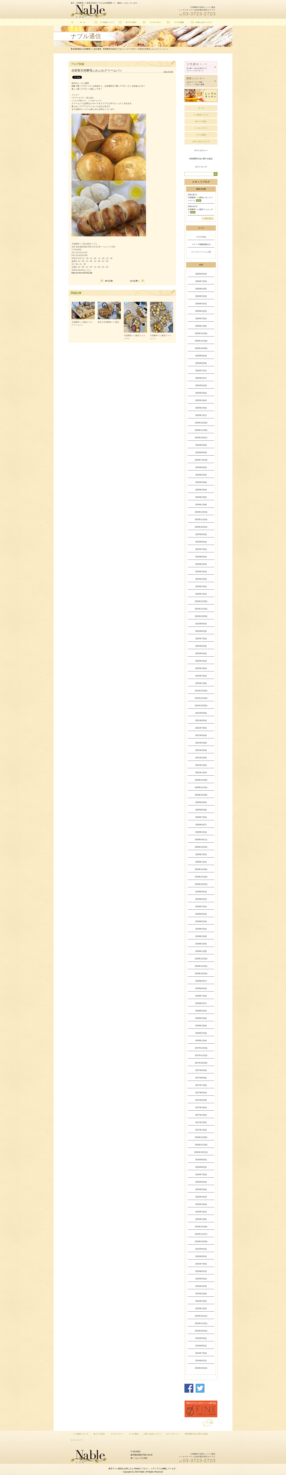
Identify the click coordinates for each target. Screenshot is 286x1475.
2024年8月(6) (201, 452)
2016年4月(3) (201, 1197)
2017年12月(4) (201, 1048)
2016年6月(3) (201, 1182)
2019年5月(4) (201, 921)
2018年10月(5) (201, 973)
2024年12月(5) (201, 423)
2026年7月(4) (201, 281)
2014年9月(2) (201, 1338)
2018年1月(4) (201, 1040)
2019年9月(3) (201, 892)
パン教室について (201, 115)
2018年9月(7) (201, 981)
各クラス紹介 (201, 121)
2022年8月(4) (201, 631)
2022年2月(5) (201, 676)
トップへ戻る (208, 1423)
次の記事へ (135, 281)
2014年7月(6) (201, 1353)
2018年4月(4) (201, 1018)
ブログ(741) (201, 237)
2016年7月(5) (201, 1174)
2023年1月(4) (201, 594)
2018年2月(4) (201, 1033)
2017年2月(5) (201, 1122)
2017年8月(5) (201, 1078)
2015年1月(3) (201, 1308)
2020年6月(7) (201, 825)
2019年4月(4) (201, 929)
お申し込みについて (201, 141)
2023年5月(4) (201, 564)
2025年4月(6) (201, 393)
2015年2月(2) (201, 1301)
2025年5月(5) (201, 385)
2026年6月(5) (201, 289)
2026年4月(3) (201, 304)
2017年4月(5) (201, 1107)
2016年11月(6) (201, 1145)
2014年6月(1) (201, 1360)
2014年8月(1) (201, 1346)
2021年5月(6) (201, 743)
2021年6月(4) (201, 735)
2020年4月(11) (201, 839)
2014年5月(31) (201, 1368)
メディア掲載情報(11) (201, 244)
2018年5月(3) (201, 1011)
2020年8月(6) (201, 810)
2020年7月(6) (201, 817)
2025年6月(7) (201, 378)
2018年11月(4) (201, 966)
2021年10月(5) (201, 705)
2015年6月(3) (201, 1271)
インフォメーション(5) (201, 252)
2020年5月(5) (201, 832)
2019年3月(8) (201, 936)
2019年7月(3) (201, 906)
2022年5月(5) (201, 653)
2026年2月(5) (201, 318)
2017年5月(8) (201, 1100)
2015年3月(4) (201, 1293)
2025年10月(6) (201, 348)
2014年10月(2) (201, 1331)
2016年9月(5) (201, 1160)
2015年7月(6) (201, 1264)
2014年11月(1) (201, 1323)
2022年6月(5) (201, 646)
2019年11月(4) (201, 877)
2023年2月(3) (201, 586)
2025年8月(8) (201, 363)
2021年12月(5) (201, 691)
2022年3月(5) (201, 668)
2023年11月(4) (201, 519)
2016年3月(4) (201, 1204)
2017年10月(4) (201, 1063)
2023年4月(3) (201, 571)
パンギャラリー (201, 128)
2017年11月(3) (201, 1055)
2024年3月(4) (201, 490)
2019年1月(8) (201, 951)
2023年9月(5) (201, 534)
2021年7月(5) (201, 728)
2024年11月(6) (201, 430)
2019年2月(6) (201, 944)
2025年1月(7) (201, 415)
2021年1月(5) (201, 772)
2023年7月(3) (201, 549)
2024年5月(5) (201, 475)
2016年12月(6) (201, 1137)
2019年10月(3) (201, 884)
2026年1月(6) (201, 326)
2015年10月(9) (201, 1241)
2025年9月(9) (201, 356)
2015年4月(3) (201, 1286)
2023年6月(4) (201, 557)
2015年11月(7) (201, 1234)
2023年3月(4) (201, 579)
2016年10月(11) (201, 1152)
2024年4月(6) (201, 482)
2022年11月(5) (201, 609)
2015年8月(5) (201, 1256)
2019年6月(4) (201, 914)
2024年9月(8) (201, 445)
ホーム (201, 108)
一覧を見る (208, 218)
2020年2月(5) (201, 854)
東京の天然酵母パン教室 (108, 322)
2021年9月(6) (201, 713)
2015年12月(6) (201, 1226)
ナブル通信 (201, 135)
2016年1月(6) (201, 1219)
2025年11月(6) (201, 341)
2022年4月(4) (201, 661)
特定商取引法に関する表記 (201, 159)
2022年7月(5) (201, 638)
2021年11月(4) (201, 698)
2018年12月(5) (201, 959)
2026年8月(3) (201, 274)
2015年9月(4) (201, 1249)
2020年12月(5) (201, 780)
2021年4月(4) (201, 750)
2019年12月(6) (201, 869)
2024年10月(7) (201, 437)
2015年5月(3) (201, 1279)
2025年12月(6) (201, 333)
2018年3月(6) (201, 1026)
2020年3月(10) (201, 847)
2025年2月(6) (201, 408)
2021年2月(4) (201, 765)
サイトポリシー (201, 150)
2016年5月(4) (201, 1189)
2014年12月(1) (201, 1316)
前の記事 (109, 281)
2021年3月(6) (201, 758)
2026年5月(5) (201, 296)
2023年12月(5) (201, 512)
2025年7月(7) (201, 370)
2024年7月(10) (201, 460)
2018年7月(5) (201, 996)
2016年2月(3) (201, 1212)
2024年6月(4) (201, 467)
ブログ (133, 49)
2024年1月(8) (201, 504)
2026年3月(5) (201, 311)
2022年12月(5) (201, 601)
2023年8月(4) (201, 542)
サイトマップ (201, 167)
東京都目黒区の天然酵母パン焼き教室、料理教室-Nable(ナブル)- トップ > (100, 49)
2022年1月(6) (201, 683)
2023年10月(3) (201, 527)
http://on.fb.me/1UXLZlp (82, 273)
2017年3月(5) (201, 1115)
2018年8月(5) (201, 988)
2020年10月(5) (201, 795)
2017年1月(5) (201, 1130)
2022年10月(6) (201, 616)
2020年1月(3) (201, 862)
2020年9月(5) (201, 802)
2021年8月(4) (201, 720)
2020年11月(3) (201, 787)
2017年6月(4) (201, 1093)
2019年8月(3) (201, 899)
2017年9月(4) (201, 1070)
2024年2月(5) (201, 497)
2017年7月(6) (201, 1085)
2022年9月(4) (201, 624)
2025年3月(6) (201, 400)
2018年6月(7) (201, 1003)
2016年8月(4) (201, 1167)
